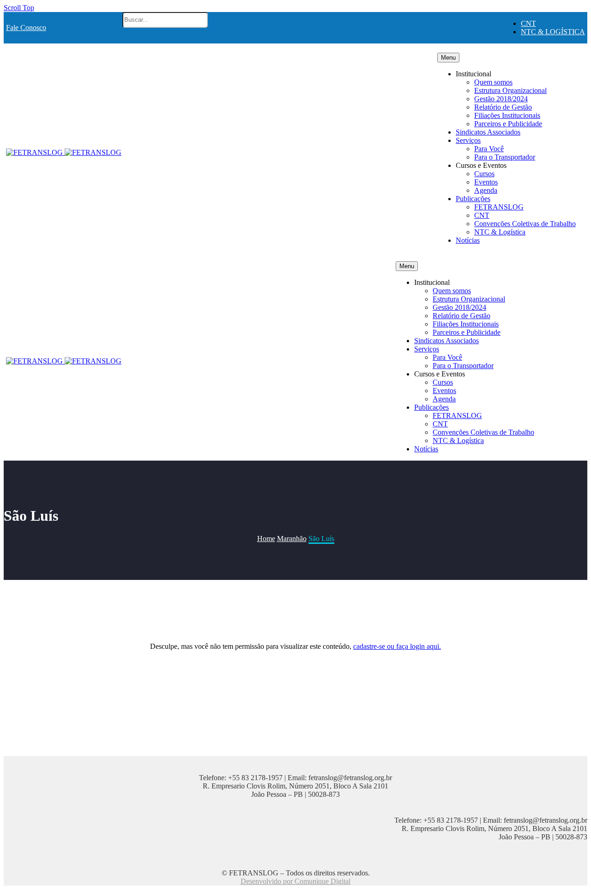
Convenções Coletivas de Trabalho (525, 224)
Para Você (489, 149)
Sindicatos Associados (488, 132)
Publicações (473, 199)
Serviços (468, 140)
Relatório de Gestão (503, 107)
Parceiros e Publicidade (508, 124)
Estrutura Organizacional (510, 90)
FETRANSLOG (499, 207)
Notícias (468, 240)
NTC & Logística (499, 232)
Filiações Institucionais (507, 115)
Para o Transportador (504, 157)
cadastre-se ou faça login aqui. (397, 646)
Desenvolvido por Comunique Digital (295, 881)
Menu (448, 57)
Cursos (484, 174)
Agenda (485, 190)
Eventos (486, 182)
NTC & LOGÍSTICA (553, 32)
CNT (528, 23)
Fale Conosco (26, 27)
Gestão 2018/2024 (501, 99)
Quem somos (493, 82)
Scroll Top (19, 8)
